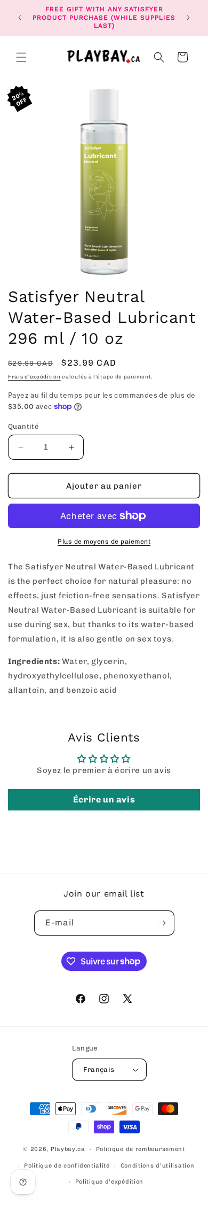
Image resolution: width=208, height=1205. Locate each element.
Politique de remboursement (140, 1149)
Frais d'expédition (34, 377)
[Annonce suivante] (188, 17)
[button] (21, 57)
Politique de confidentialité (67, 1165)
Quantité (23, 426)
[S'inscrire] (162, 923)
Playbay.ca (68, 1149)
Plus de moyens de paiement (104, 541)
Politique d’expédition (109, 1181)
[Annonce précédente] (19, 17)
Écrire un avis (104, 799)
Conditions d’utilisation (158, 1165)
